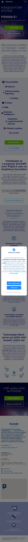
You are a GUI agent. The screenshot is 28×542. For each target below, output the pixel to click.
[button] (14, 292)
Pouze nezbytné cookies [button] (14, 283)
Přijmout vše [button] (14, 287)
